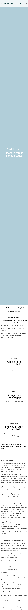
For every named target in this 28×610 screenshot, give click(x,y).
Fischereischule (7, 3)
